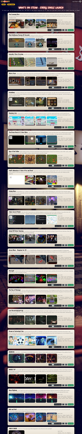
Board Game (69, 276)
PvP (67, 277)
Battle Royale (67, 258)
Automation (65, 80)
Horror (72, 378)
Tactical (61, 200)
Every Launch (11, 4)
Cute (58, 43)
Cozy (67, 219)
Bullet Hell (67, 100)
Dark (67, 417)
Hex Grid (68, 200)
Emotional (60, 219)
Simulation (66, 21)
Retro (67, 159)
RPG (63, 21)
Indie (71, 43)
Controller (59, 121)
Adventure (59, 21)
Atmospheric (60, 237)
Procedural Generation (69, 121)
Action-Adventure (67, 22)
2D (70, 81)
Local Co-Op (65, 158)
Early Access (60, 177)
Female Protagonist (61, 62)
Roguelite (59, 100)
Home (3, 4)
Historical (64, 237)
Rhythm (59, 236)
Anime (63, 61)
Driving (65, 43)
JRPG (63, 81)
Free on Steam (58, 226)
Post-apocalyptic (69, 320)
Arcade (59, 24)
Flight (67, 139)
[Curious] (66, 30)
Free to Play (70, 219)
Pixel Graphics (67, 81)
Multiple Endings (68, 379)
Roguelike (59, 102)
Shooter (62, 139)
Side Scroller (64, 320)
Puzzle (65, 276)
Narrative (66, 140)
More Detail (70, 30)
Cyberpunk (69, 397)
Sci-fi (59, 200)
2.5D (62, 319)
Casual (59, 61)
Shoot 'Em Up (63, 138)
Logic (62, 277)
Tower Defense (68, 198)
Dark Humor (70, 102)
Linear (63, 121)
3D (61, 61)
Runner (64, 118)
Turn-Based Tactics (61, 258)
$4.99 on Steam (58, 127)
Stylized (61, 43)
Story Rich (70, 140)
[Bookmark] (63, 30)
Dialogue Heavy (61, 140)
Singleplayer (68, 24)
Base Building (65, 199)
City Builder (63, 24)
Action (70, 21)
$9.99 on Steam (58, 206)
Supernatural (63, 239)
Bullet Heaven (60, 99)
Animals (64, 219)
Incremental (67, 79)
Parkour (70, 118)
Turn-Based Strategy (67, 257)
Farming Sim (67, 217)
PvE (68, 158)
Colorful (64, 180)
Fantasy (66, 61)
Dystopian (70, 417)
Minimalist (71, 218)
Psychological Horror (61, 376)
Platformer (59, 120)
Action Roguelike (66, 99)
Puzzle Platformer (66, 177)
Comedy (69, 62)
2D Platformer (60, 118)
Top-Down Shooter (69, 138)
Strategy (59, 22)
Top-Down (69, 358)
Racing (62, 22)
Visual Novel (63, 236)
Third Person (68, 180)
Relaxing (59, 398)
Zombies (65, 200)
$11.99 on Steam (58, 404)
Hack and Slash (64, 102)
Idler (63, 79)
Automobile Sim (67, 40)
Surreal (68, 43)
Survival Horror (60, 317)
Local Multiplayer (61, 159)
